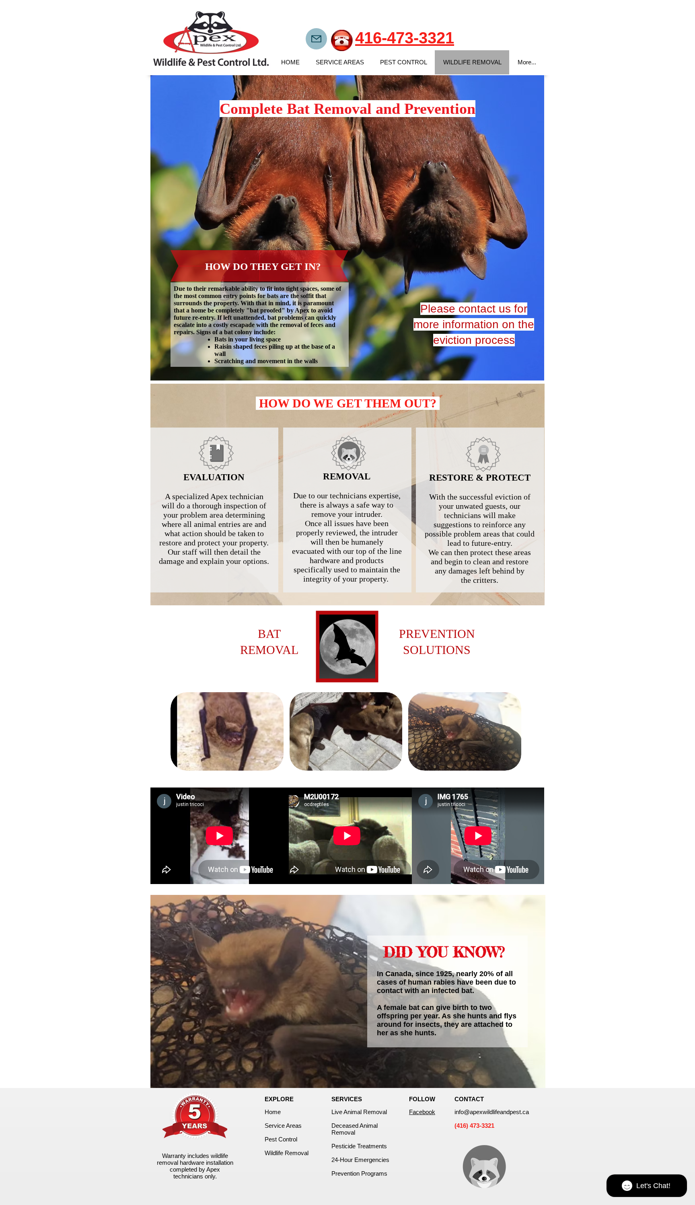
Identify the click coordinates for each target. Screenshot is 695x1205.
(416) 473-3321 (474, 1125)
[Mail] (316, 38)
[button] (227, 731)
